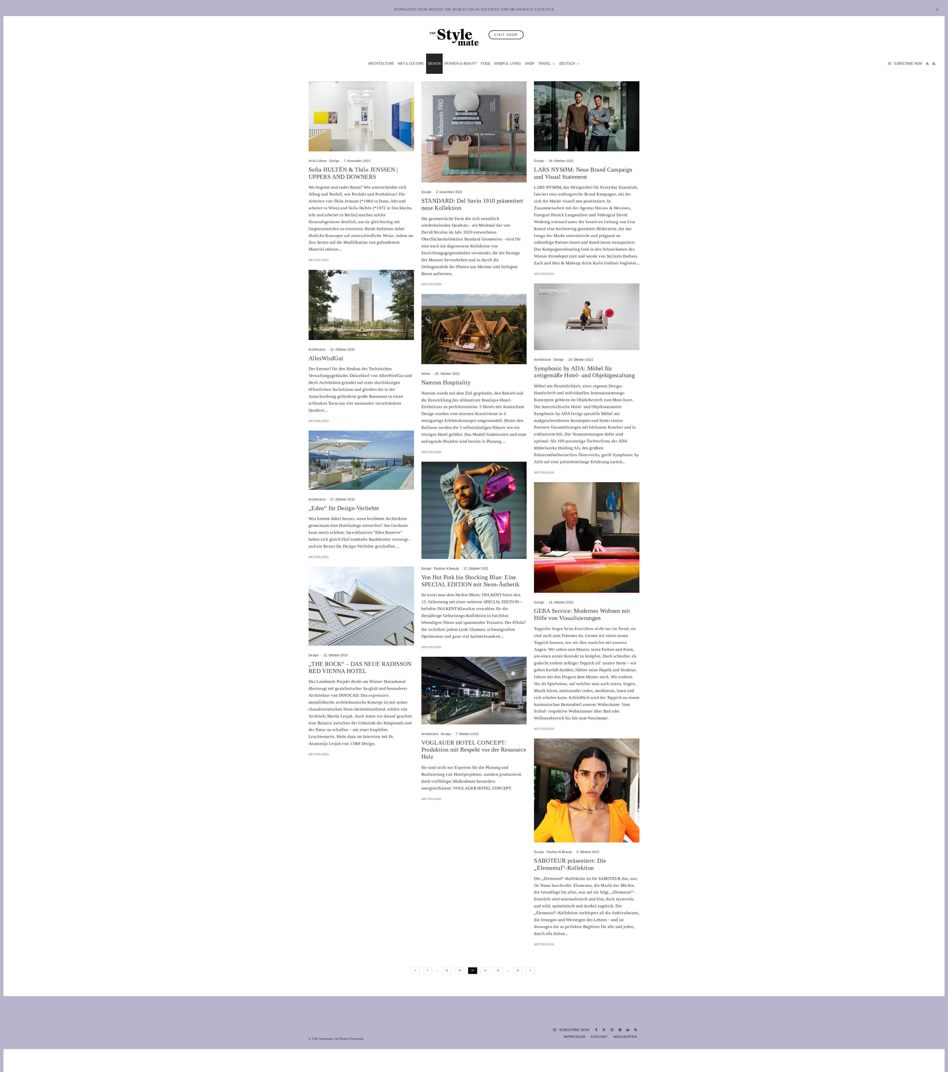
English (524, 593)
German (524, 584)
